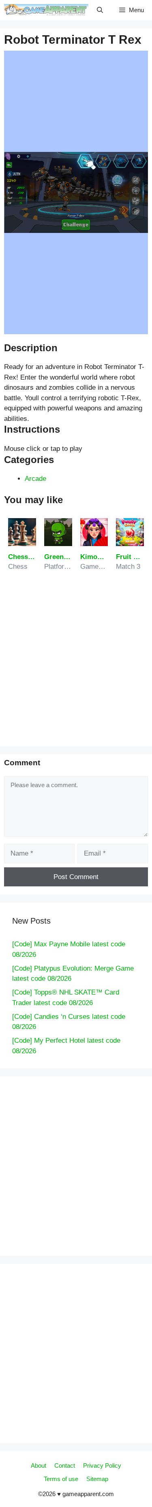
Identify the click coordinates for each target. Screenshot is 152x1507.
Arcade (35, 478)
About (38, 1465)
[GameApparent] (46, 10)
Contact (64, 1465)
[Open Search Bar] (100, 10)
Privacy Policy (102, 1465)
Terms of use (61, 1478)
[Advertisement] (76, 662)
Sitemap (97, 1478)
